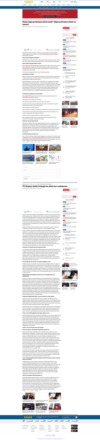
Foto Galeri (53, 4)
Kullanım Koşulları (56, 438)
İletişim (42, 438)
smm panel (33, 431)
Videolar (58, 4)
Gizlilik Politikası (46, 438)
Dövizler (49, 426)
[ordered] (35, 178)
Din (50, 7)
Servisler (30, 4)
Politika (60, 7)
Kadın (48, 4)
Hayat (57, 7)
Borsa (34, 184)
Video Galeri (57, 426)
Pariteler (61, 421)
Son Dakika (24, 4)
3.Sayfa (40, 7)
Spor (44, 4)
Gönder (25, 178)
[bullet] (36, 178)
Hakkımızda (39, 438)
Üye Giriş (63, 425)
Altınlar (49, 425)
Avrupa (44, 7)
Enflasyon (31, 390)
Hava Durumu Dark (25, 425)
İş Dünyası (36, 390)
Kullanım (28, 142)
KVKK (52, 438)
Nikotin (32, 142)
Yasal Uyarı (61, 438)
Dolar (28, 390)
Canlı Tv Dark (33, 425)
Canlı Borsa (41, 425)
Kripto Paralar (75, 421)
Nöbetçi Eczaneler (34, 428)
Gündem (35, 4)
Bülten (47, 7)
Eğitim (53, 7)
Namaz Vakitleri (30, 421)
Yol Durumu (67, 421)
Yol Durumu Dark (25, 426)
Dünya (24, 142)
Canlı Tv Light (24, 428)
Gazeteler (69, 4)
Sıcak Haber (57, 431)
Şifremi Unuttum (64, 428)
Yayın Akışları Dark (34, 426)
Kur (39, 390)
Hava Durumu (43, 421)
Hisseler (56, 421)
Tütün (39, 142)
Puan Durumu (50, 421)
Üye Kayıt (63, 426)
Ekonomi (40, 4)
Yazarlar (63, 4)
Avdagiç (24, 390)
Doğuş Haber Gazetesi (25, 19)
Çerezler (50, 438)
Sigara (35, 142)
